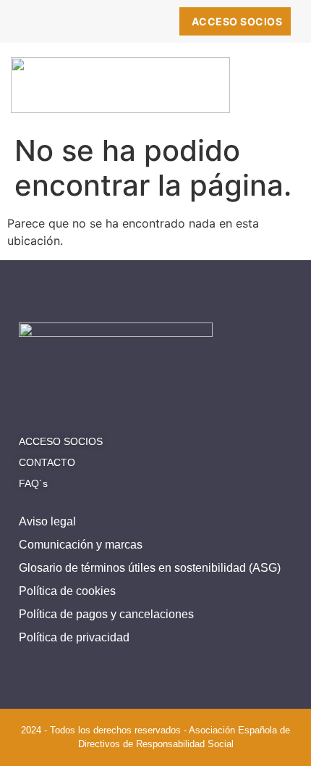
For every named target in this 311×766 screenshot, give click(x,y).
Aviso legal (47, 521)
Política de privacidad (74, 637)
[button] (281, 91)
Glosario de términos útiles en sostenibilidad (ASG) (150, 568)
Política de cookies (67, 591)
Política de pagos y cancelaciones (106, 614)
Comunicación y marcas (80, 544)
